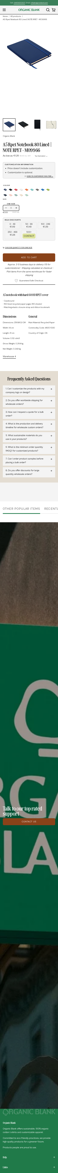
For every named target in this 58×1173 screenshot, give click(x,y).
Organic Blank (9, 136)
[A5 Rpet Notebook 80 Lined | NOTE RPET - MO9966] (9, 124)
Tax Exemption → (41, 156)
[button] (48, 10)
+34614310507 (19, 3)
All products (15, 16)
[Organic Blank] (29, 10)
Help (5, 1157)
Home (5, 16)
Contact (29, 236)
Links (5, 1167)
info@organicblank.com (39, 3)
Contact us (29, 821)
